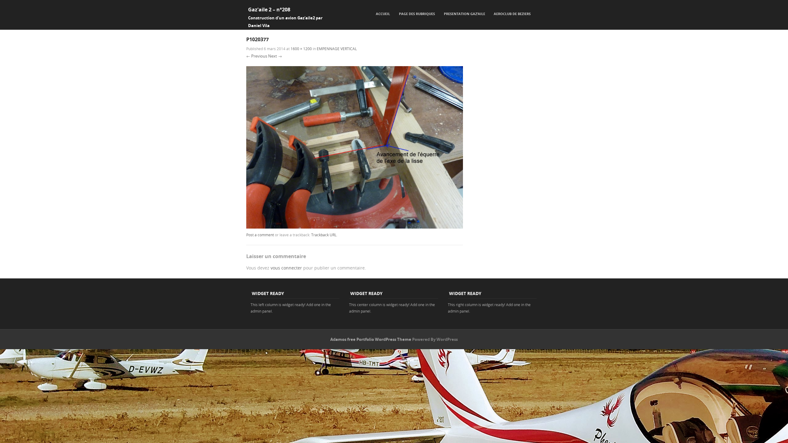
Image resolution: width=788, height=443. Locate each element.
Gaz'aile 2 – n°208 (269, 9)
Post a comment (260, 234)
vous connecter (286, 268)
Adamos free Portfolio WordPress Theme (370, 339)
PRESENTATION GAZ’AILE (464, 13)
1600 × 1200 (301, 48)
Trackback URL (323, 234)
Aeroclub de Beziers (512, 13)
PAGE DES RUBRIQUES (417, 13)
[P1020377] (354, 227)
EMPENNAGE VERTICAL (337, 48)
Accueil (383, 13)
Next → (275, 56)
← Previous (256, 56)
